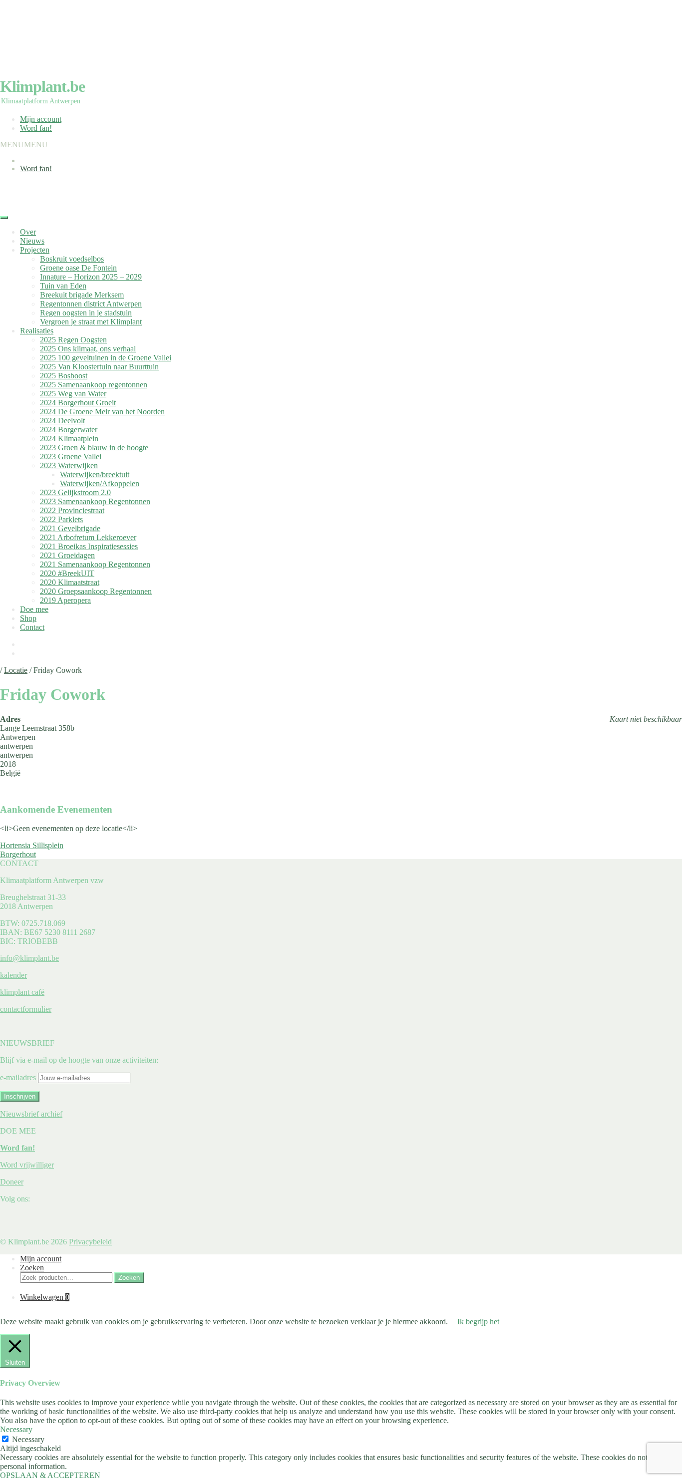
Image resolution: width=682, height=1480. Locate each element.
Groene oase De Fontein (78, 268)
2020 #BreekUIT (67, 573)
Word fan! (36, 128)
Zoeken (32, 1267)
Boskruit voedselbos (72, 259)
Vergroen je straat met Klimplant (91, 321)
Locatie (15, 670)
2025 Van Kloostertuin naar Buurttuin (99, 366)
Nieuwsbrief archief (31, 1114)
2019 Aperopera (65, 600)
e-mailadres (19, 1077)
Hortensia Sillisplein (31, 845)
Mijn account (40, 119)
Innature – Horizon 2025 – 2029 (91, 277)
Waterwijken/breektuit (94, 474)
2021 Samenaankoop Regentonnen (95, 564)
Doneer (11, 1182)
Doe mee (34, 609)
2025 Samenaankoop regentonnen (93, 384)
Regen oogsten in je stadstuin (86, 312)
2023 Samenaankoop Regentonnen (95, 501)
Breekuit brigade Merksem (82, 295)
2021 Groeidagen (67, 555)
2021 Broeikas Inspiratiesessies (89, 546)
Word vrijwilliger (27, 1165)
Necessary (28, 1439)
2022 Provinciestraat (72, 510)
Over (28, 232)
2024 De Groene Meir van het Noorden (102, 411)
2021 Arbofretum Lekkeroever (88, 537)
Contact (32, 627)
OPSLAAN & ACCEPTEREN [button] (50, 1475)
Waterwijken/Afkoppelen (99, 483)
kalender (13, 975)
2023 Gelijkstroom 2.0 (75, 492)
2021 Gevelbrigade (70, 528)
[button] (24, 144)
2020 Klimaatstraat (69, 582)
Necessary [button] (16, 1429)
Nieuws (32, 241)
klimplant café (22, 992)
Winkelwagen (44, 1297)
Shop (28, 618)
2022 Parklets (61, 519)
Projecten (34, 250)
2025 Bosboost (63, 375)
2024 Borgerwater (68, 429)
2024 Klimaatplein (69, 438)
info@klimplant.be (29, 958)
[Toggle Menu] (4, 217)
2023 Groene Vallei (70, 456)
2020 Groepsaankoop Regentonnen (96, 591)
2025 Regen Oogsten (73, 339)
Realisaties (36, 330)
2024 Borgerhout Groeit (78, 402)
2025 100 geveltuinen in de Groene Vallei (105, 357)
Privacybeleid (90, 1241)
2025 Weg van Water (73, 393)
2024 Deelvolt (62, 420)
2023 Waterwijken (69, 465)
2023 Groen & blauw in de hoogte (94, 447)
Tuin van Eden (63, 286)
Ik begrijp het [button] (478, 1321)
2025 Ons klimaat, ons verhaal (88, 348)
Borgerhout (18, 854)
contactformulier (25, 1009)
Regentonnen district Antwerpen (91, 303)
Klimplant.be (42, 86)
